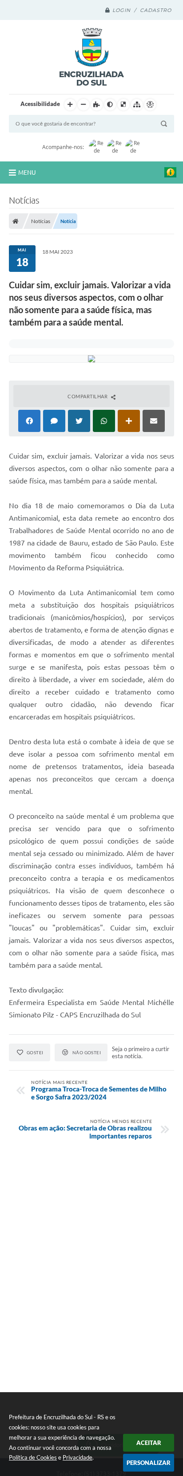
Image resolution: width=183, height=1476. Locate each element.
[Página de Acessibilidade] (150, 104)
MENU (27, 172)
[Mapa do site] (137, 104)
